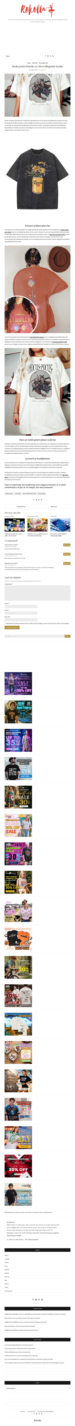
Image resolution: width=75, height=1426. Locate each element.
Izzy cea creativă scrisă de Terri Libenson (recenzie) (26, 1318)
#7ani (42, 1233)
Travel (6, 1287)
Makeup (7, 1273)
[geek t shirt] (18, 712)
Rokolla (37, 1420)
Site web (7, 617)
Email (7, 610)
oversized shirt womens (37, 337)
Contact (22, 1411)
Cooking (7, 1259)
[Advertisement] (37, 39)
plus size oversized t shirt (57, 234)
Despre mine (31, 1411)
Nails (6, 1280)
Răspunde (67, 545)
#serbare (36, 1233)
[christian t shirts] (18, 1194)
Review (6, 1284)
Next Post (54, 506)
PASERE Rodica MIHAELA (11, 1314)
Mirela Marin (8, 1318)
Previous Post (21, 506)
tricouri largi (41, 493)
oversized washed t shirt (59, 342)
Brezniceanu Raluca (10, 1326)
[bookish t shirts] (18, 882)
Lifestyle (34, 63)
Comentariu (9, 584)
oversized (17, 493)
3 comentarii (42, 70)
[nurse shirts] (18, 1052)
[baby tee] (18, 910)
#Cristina (49, 1233)
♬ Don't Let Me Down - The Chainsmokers (23, 1239)
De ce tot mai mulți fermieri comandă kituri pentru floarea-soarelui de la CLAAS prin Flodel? (29, 1359)
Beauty (6, 1255)
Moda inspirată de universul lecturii (25, 1326)
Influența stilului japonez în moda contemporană (17, 1352)
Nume (7, 603)
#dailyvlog (11, 1235)
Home (29, 63)
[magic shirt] (18, 683)
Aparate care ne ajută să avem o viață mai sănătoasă (37, 535)
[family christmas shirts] (18, 939)
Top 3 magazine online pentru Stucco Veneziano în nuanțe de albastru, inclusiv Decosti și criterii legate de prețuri (34, 1362)
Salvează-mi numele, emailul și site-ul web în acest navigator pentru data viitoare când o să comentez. (37, 623)
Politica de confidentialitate (45, 1411)
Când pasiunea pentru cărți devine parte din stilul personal (20, 1348)
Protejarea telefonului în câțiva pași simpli (58, 535)
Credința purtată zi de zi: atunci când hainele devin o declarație (21, 1355)
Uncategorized (43, 63)
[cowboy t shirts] (18, 995)
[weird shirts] (18, 853)
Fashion (7, 1262)
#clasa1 (29, 1233)
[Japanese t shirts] (18, 1137)
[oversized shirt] (18, 797)
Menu (8, 56)
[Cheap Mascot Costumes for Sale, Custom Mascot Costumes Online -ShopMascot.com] (28, 1212)
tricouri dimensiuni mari (29, 493)
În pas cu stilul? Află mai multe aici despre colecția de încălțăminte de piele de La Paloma (42, 1314)
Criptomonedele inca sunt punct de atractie (13, 535)
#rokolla (18, 1235)
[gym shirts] (18, 1081)
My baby (7, 1276)
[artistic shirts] (18, 740)
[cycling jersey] (18, 967)
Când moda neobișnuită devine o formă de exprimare (19, 1345)
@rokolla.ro (11, 1222)
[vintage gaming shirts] (18, 1109)
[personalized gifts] (18, 1166)
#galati (56, 1233)
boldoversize (9, 493)
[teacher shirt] (18, 825)
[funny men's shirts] (18, 768)
